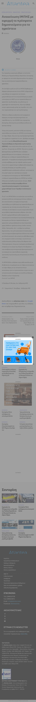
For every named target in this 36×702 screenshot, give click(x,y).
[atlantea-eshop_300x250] (18, 362)
